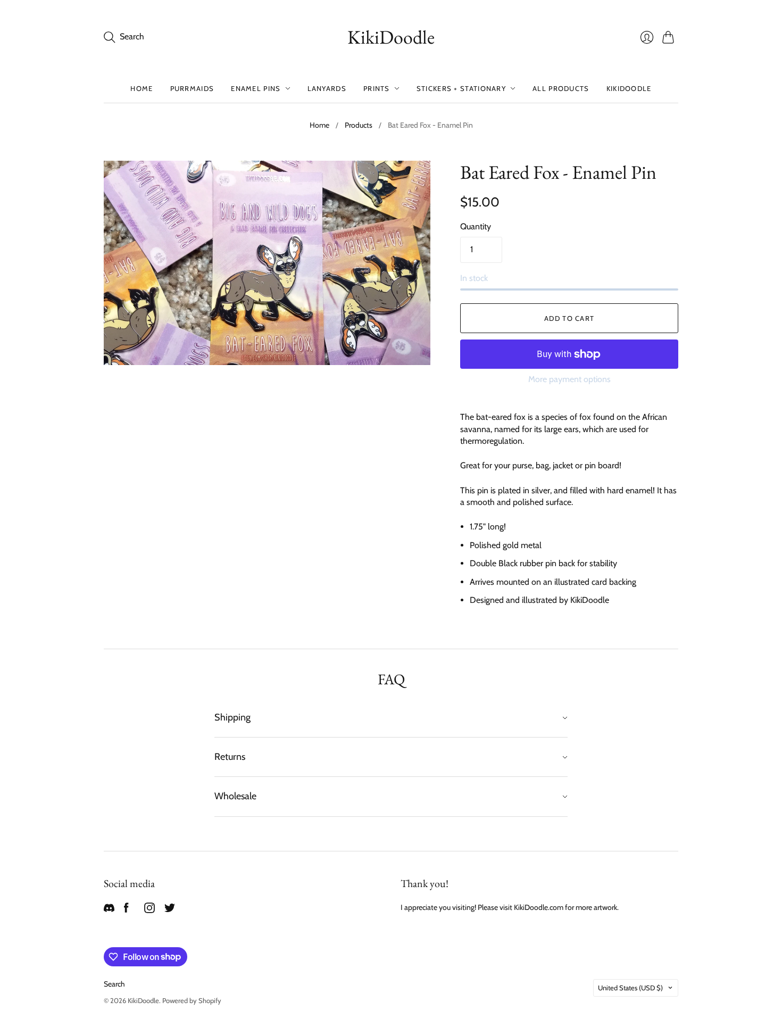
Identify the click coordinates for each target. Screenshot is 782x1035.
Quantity (475, 226)
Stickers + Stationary (461, 88)
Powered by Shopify (191, 1000)
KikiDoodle (391, 36)
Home (141, 88)
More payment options (569, 379)
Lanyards (326, 88)
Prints (376, 88)
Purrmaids (192, 88)
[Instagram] (149, 910)
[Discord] (109, 910)
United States (630, 987)
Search (114, 984)
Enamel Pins (255, 88)
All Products (561, 88)
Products (358, 125)
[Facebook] (126, 910)
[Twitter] (169, 910)
